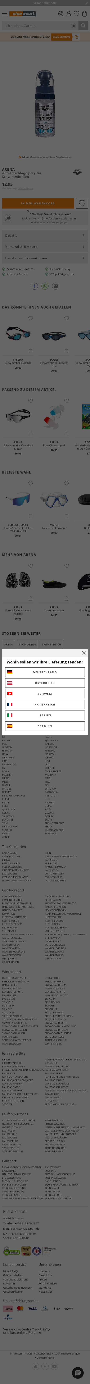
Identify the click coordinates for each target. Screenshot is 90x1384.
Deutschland (45, 672)
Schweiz (45, 694)
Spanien (45, 726)
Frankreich (45, 704)
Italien (45, 715)
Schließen (84, 653)
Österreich (45, 683)
